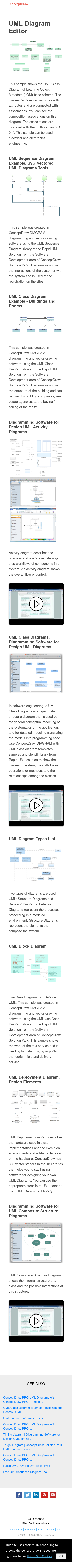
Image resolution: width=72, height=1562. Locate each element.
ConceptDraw (19, 4)
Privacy (50, 1529)
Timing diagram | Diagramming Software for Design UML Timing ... (31, 1436)
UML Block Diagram (28, 946)
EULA (41, 1529)
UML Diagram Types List (32, 838)
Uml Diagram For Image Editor (23, 1418)
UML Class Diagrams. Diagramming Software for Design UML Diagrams (34, 641)
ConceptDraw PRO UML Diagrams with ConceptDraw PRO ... (29, 1426)
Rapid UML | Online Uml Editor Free (26, 1465)
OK (61, 1556)
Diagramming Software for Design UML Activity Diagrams (34, 426)
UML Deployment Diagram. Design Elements (34, 1079)
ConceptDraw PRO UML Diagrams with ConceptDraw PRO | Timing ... (29, 1399)
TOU (59, 1529)
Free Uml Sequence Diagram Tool (25, 1472)
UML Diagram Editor (29, 26)
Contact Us (16, 1529)
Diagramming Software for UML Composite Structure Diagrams (34, 1210)
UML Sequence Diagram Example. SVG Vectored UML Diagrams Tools (31, 163)
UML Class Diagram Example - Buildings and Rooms (32, 301)
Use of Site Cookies (39, 1556)
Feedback (30, 1529)
